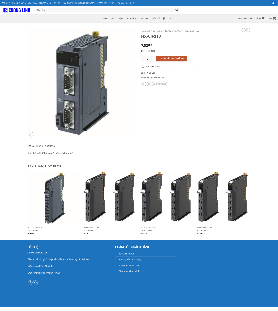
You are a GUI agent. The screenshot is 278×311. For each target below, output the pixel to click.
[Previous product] (248, 30)
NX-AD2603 (89, 230)
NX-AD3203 (202, 230)
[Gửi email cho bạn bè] (154, 84)
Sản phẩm (131, 18)
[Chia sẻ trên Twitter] (149, 84)
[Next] (250, 205)
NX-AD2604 (146, 230)
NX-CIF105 (33, 230)
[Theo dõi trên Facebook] (30, 282)
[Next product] (244, 30)
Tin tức (145, 18)
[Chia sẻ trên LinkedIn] (164, 84)
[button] (273, 3)
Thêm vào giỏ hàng (171, 58)
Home (106, 18)
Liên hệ (156, 18)
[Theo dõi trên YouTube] (35, 282)
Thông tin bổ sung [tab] (45, 146)
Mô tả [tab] (31, 146)
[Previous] (27, 205)
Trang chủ (145, 31)
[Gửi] (176, 10)
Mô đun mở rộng (191, 31)
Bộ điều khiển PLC (172, 31)
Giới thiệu (117, 18)
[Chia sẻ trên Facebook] (143, 84)
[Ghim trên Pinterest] (159, 84)
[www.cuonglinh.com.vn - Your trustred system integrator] (16, 10)
